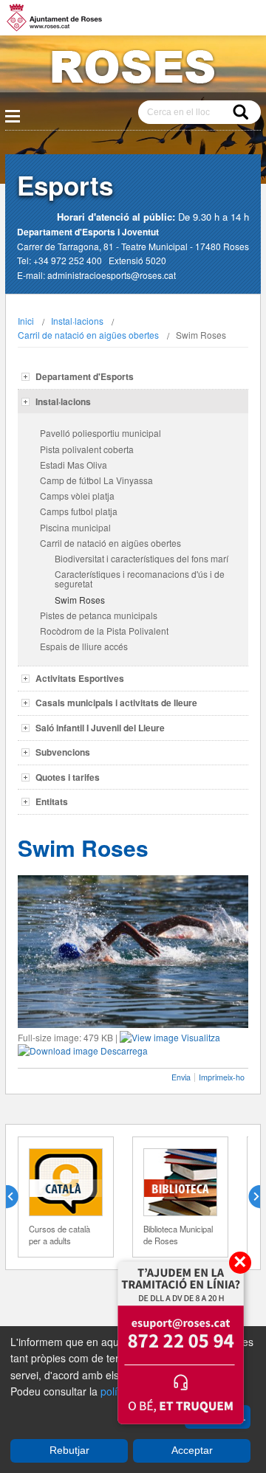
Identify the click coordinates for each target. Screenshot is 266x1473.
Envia (181, 1077)
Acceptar (192, 1450)
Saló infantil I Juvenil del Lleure (100, 727)
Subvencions (62, 752)
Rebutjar (69, 1450)
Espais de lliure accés (84, 646)
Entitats (51, 801)
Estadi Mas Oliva (73, 464)
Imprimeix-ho (222, 1077)
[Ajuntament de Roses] (133, 69)
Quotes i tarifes (67, 777)
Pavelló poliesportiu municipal (100, 433)
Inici (26, 320)
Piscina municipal (75, 527)
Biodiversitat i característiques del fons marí (141, 558)
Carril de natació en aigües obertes (88, 334)
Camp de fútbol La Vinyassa (96, 480)
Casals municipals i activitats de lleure (116, 702)
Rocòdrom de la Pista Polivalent (104, 630)
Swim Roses (80, 599)
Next (248, 1197)
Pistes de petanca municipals (98, 615)
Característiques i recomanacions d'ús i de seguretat (140, 579)
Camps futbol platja (78, 511)
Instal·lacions (77, 320)
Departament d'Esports (84, 376)
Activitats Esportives (79, 678)
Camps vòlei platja (77, 495)
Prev (18, 1197)
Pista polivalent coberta (87, 449)
